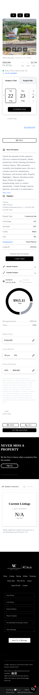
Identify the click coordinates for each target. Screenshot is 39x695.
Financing (32, 576)
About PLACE (15, 585)
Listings (11, 576)
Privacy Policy (10, 692)
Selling (25, 576)
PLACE (16, 667)
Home (5, 576)
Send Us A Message (19, 640)
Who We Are (21, 581)
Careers (29, 581)
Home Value (11, 581)
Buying (18, 576)
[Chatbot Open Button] (32, 689)
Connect (25, 585)
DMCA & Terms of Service (25, 692)
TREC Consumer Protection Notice (16, 676)
